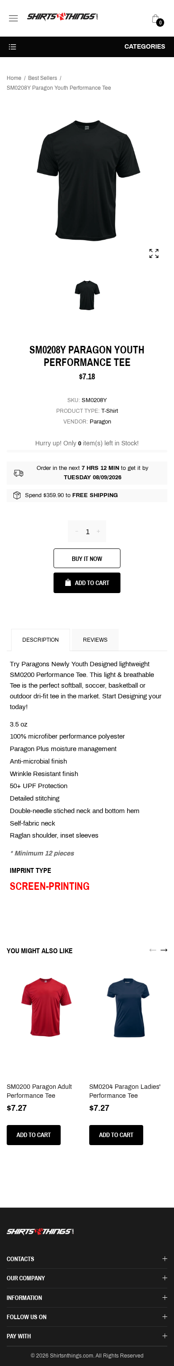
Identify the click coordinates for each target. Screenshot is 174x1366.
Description (40, 640)
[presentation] (152, 950)
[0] (155, 18)
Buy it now (87, 559)
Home (14, 78)
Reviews (95, 640)
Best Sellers (42, 78)
